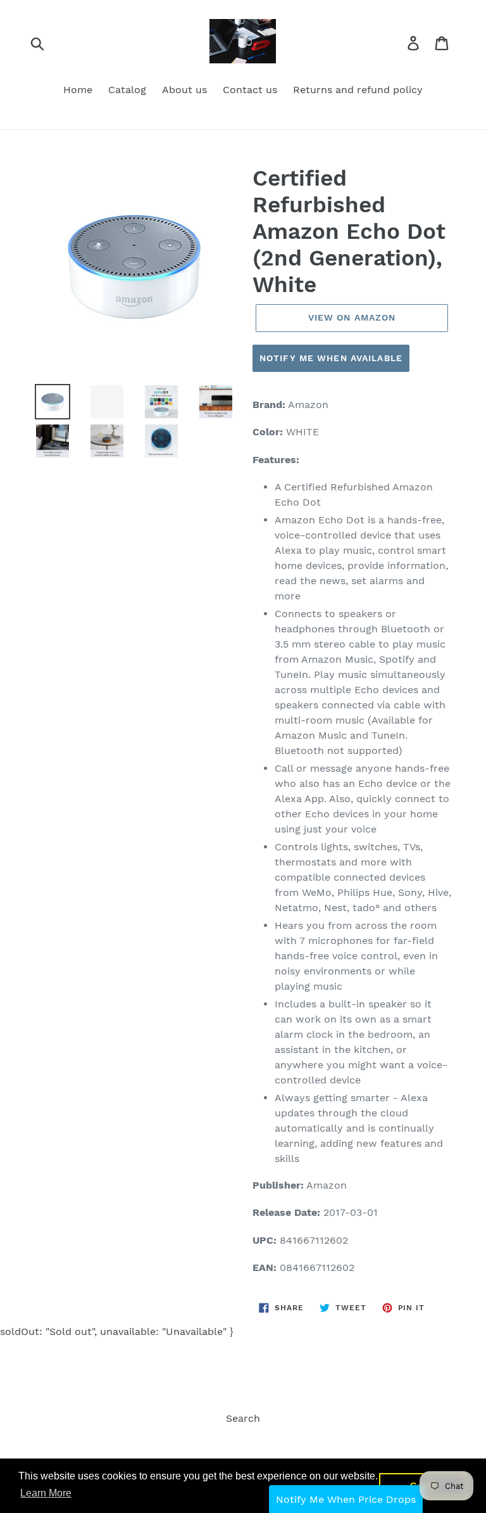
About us (184, 90)
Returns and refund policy (358, 90)
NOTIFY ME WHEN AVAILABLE (330, 358)
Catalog (127, 90)
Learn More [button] (46, 1493)
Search (243, 1418)
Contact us (250, 90)
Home (77, 90)
